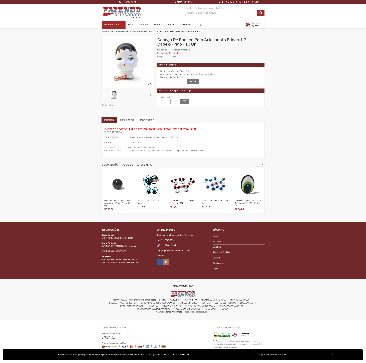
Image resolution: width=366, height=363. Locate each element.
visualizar (117, 180)
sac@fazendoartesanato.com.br (175, 250)
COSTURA (206, 303)
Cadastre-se (186, 24)
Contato (171, 24)
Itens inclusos (127, 119)
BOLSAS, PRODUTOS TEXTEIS (123, 303)
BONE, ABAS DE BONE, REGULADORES (158, 303)
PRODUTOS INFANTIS (171, 306)
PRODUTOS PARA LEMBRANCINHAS (153, 309)
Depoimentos (147, 119)
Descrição (109, 119)
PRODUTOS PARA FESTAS (231, 306)
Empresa (143, 24)
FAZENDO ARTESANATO (113, 31)
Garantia (158, 24)
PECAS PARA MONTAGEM (131, 306)
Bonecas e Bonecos (165, 31)
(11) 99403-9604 (184, 2)
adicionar (117, 186)
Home (131, 24)
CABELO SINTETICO (188, 303)
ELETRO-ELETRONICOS (225, 303)
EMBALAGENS (246, 303)
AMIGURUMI (175, 300)
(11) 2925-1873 (128, 2)
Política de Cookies (221, 252)
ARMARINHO (191, 300)
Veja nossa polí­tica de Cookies (272, 354)
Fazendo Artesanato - (173, 312)
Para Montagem (183, 31)
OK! (332, 354)
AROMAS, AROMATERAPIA (213, 300)
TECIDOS (224, 309)
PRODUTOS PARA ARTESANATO (140, 31)
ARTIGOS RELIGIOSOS (240, 300)
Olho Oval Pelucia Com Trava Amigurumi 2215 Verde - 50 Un (248, 203)
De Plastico (197, 31)
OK (184, 101)
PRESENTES (152, 306)
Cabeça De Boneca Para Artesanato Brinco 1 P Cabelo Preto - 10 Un (201, 42)
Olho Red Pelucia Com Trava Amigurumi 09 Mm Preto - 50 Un (117, 203)
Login (200, 24)
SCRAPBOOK (210, 309)
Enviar (193, 81)
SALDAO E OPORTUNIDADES (187, 309)
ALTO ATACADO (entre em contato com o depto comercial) (139, 300)
